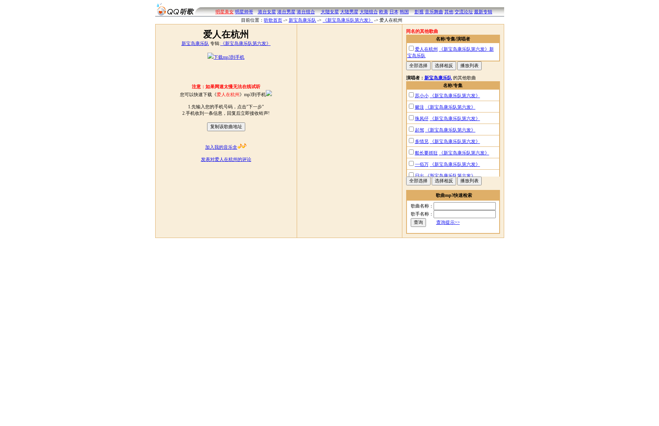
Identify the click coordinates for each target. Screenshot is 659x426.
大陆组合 (369, 11)
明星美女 (224, 11)
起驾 (419, 130)
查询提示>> (448, 222)
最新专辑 (483, 11)
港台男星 (286, 11)
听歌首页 (273, 20)
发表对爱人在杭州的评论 (226, 159)
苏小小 (422, 95)
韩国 (404, 11)
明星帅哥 (244, 11)
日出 (419, 175)
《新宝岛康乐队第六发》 (348, 20)
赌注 (419, 107)
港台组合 (306, 11)
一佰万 (422, 164)
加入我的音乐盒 (221, 147)
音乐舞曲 (434, 11)
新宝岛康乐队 (302, 20)
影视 (419, 11)
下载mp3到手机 (229, 57)
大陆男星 (349, 11)
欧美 (383, 11)
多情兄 (422, 141)
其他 (448, 11)
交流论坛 (464, 11)
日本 (394, 11)
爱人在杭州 (426, 49)
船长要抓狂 (426, 153)
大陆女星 (330, 11)
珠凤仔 (422, 118)
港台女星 (267, 11)
